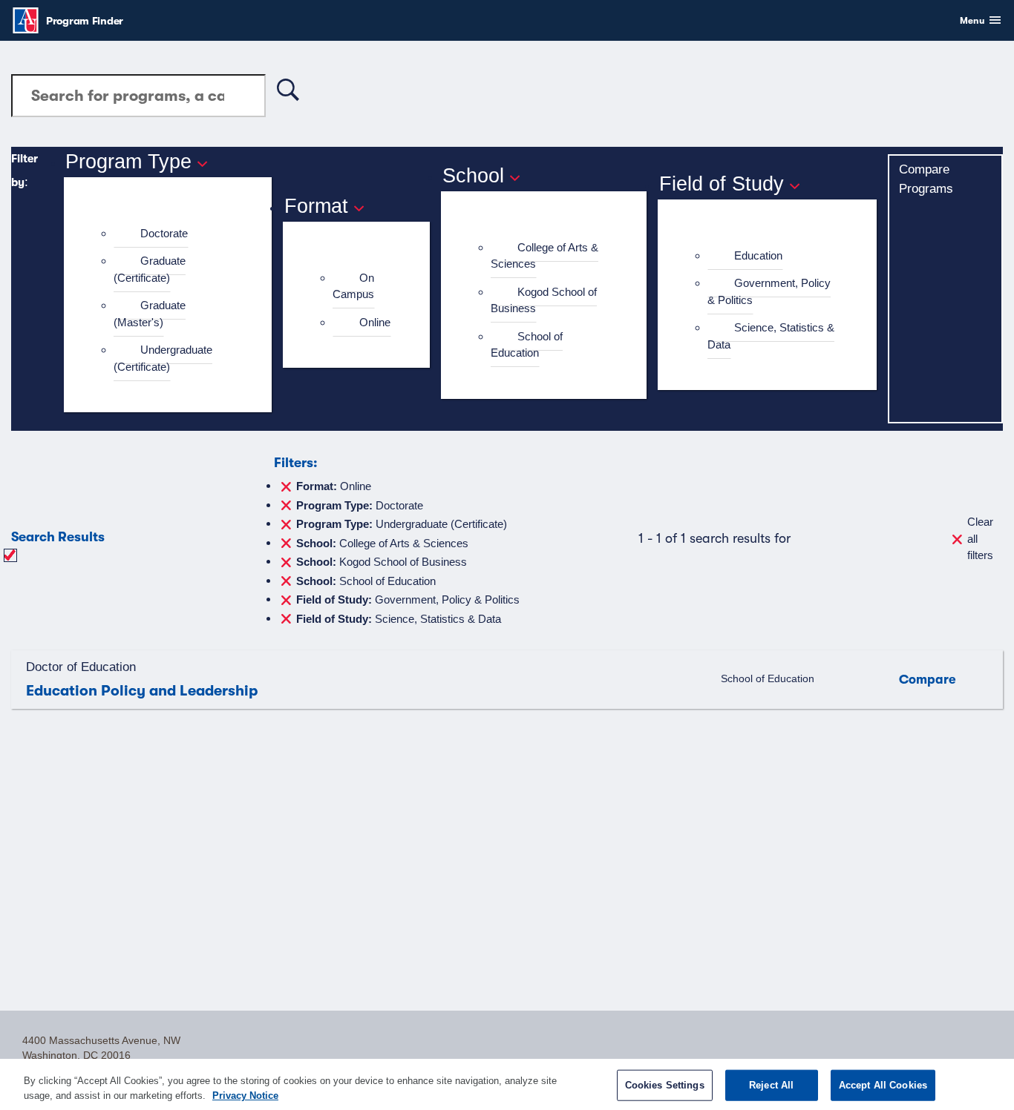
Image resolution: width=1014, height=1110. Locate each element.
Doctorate (164, 233)
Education (758, 255)
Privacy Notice (245, 1094)
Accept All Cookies (883, 1085)
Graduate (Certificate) (150, 269)
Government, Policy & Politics (769, 291)
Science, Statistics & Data (770, 336)
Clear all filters (980, 538)
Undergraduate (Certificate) (163, 358)
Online (374, 322)
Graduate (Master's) (150, 313)
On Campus (353, 286)
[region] (507, 1084)
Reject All (771, 1085)
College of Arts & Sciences (544, 256)
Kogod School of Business (544, 300)
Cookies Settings (664, 1085)
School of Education (527, 345)
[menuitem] (174, 233)
